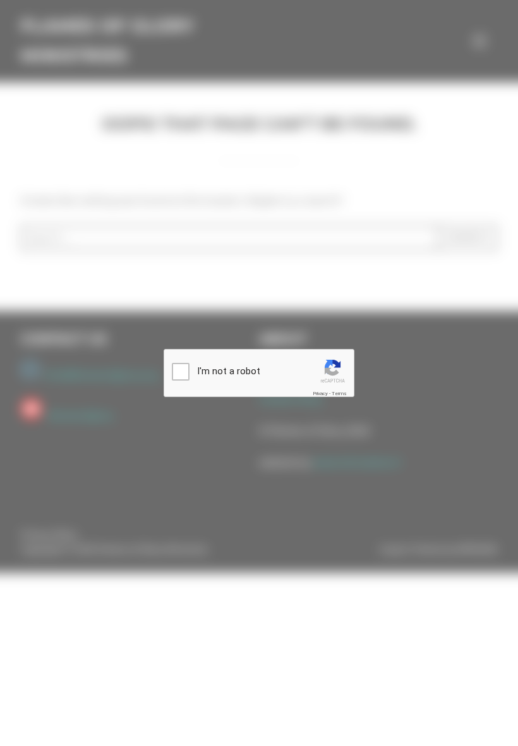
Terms (339, 393)
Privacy (320, 393)
